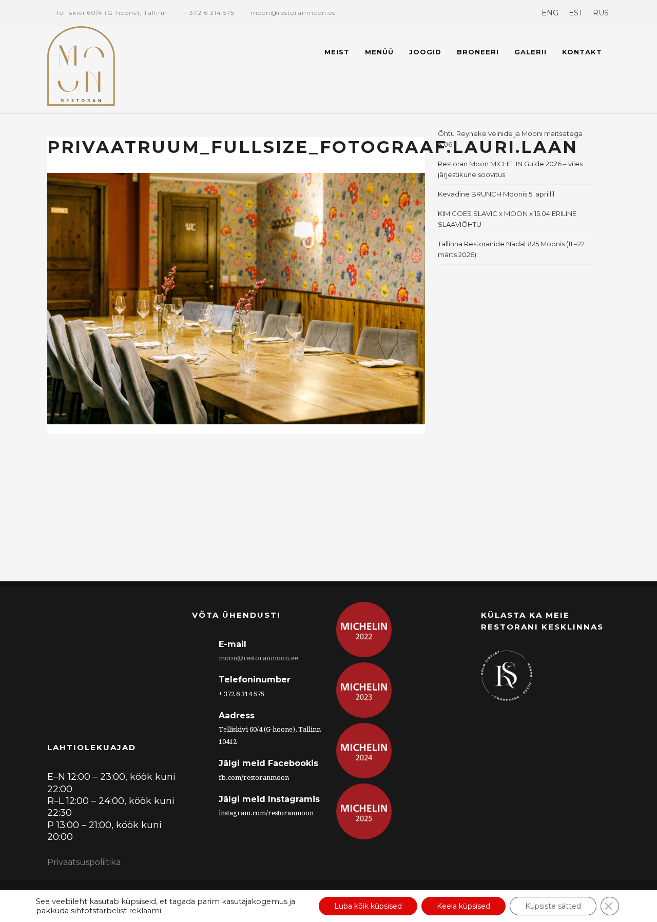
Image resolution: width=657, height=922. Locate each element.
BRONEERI (478, 52)
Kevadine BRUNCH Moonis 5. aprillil (496, 194)
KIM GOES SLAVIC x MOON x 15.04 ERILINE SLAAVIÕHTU (507, 218)
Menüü (379, 52)
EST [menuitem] (576, 12)
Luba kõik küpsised (368, 906)
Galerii (530, 52)
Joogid (425, 52)
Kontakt (582, 52)
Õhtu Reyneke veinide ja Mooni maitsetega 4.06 (510, 138)
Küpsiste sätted (553, 906)
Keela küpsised (463, 906)
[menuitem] (550, 12)
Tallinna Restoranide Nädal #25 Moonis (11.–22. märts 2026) (512, 249)
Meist (337, 52)
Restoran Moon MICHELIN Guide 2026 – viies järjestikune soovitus (510, 169)
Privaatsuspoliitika (84, 862)
